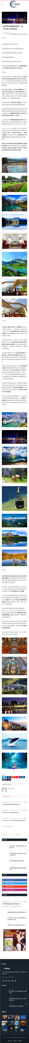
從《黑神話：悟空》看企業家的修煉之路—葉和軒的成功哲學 (17, 918)
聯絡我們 (20, 1040)
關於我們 (10, 1040)
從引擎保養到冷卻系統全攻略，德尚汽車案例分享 (18, 854)
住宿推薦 (14, 34)
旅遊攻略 (25, 34)
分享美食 (21, 34)
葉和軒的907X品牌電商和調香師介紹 (11, 812)
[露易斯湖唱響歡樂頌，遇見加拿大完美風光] (14, 18)
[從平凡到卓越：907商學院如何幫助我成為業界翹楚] (14, 817)
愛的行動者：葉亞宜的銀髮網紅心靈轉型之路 (18, 846)
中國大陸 (10, 34)
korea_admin (6, 33)
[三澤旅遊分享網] (14, 4)
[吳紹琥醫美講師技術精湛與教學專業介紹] (14, 801)
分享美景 (18, 34)
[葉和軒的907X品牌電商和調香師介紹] (14, 809)
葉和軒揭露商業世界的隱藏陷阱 (17, 861)
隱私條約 (15, 1040)
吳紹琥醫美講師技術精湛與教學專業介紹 (11, 804)
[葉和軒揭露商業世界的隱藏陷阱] (14, 900)
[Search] (26, 4)
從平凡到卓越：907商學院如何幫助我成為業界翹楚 (14, 820)
